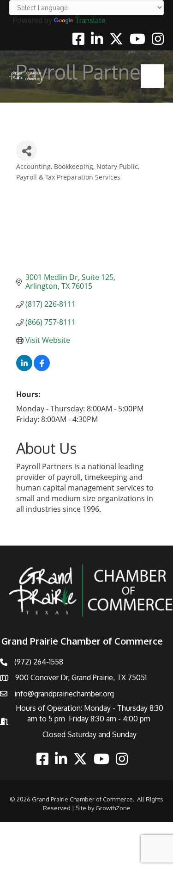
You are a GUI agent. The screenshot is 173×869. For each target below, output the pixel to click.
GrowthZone (113, 808)
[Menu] (152, 75)
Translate (90, 20)
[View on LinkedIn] (24, 368)
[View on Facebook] (42, 368)
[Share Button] (26, 150)
